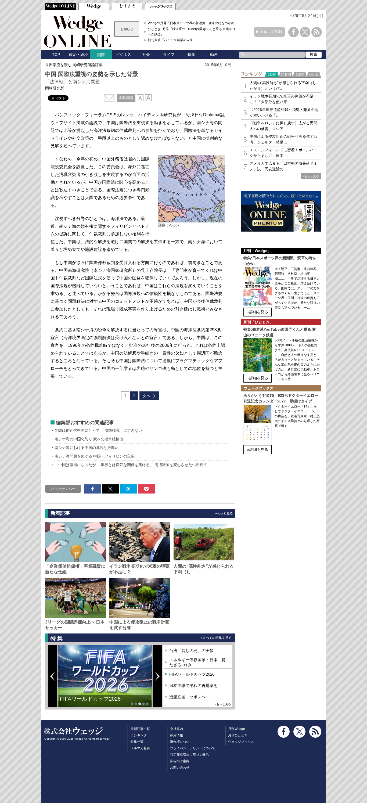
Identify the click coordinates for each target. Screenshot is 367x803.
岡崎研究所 (54, 88)
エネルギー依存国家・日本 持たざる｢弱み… (197, 662)
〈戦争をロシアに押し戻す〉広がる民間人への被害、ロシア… (283, 126)
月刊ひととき (237, 735)
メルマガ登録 (271, 32)
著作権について (181, 742)
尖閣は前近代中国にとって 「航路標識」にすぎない (98, 430)
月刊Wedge (236, 729)
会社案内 (176, 729)
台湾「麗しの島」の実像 (191, 650)
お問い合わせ (179, 767)
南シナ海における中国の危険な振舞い (86, 447)
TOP (56, 54)
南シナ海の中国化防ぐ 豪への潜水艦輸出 (89, 439)
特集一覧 (137, 742)
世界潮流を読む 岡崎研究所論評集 (74, 65)
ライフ (168, 54)
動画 (214, 54)
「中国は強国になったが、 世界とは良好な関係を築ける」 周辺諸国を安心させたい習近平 (131, 465)
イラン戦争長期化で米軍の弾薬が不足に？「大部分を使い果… (282, 99)
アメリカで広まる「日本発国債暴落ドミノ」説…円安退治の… (283, 166)
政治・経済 (78, 54)
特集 (191, 54)
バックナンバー (63, 489)
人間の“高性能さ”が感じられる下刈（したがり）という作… (283, 86)
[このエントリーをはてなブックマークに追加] (128, 489)
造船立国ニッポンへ (187, 696)
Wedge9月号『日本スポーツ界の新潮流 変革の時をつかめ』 (193, 23)
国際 (101, 55)
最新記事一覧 (140, 729)
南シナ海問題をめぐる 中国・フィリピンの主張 (95, 456)
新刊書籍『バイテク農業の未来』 (172, 40)
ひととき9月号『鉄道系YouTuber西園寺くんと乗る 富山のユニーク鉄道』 (193, 31)
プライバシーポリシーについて (192, 748)
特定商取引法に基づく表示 (189, 755)
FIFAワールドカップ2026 (90, 699)
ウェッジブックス (241, 742)
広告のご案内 (179, 761)
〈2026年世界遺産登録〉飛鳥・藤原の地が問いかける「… (284, 112)
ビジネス (123, 54)
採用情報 (176, 735)
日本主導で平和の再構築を (193, 685)
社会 (146, 54)
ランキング (139, 735)
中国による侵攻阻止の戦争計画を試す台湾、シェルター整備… (283, 139)
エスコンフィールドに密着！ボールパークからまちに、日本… (283, 153)
